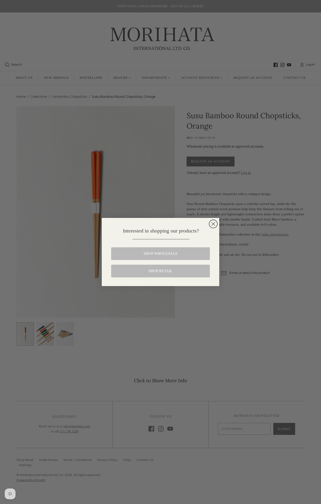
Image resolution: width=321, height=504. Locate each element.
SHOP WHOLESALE (161, 254)
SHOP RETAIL (160, 271)
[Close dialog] (213, 224)
